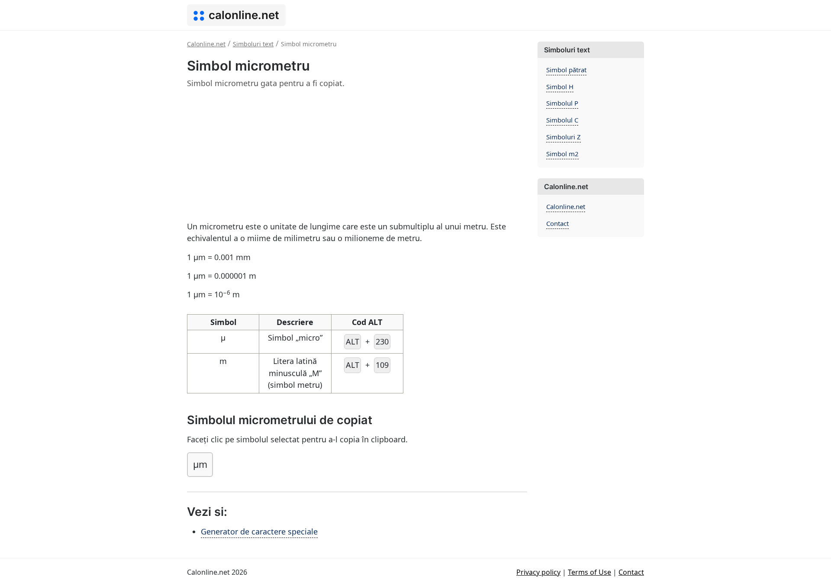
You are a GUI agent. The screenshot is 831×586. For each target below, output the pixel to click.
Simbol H (559, 86)
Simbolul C (562, 120)
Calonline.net (565, 206)
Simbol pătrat (566, 69)
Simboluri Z (563, 136)
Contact (557, 223)
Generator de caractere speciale (259, 531)
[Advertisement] (357, 156)
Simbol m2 (562, 153)
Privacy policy (538, 572)
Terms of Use (589, 572)
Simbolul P (562, 103)
